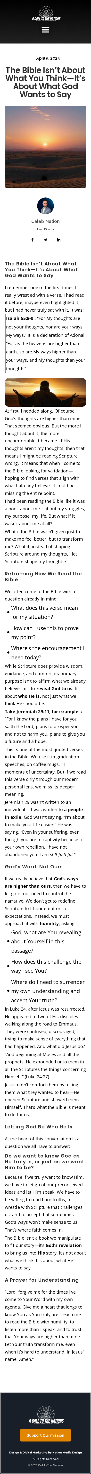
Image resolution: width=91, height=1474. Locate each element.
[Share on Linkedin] (59, 240)
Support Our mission (45, 1435)
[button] (45, 29)
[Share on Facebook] (32, 240)
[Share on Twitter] (45, 240)
